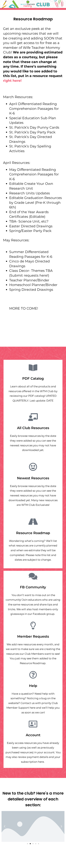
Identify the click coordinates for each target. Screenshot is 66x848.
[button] (4, 826)
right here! (12, 81)
